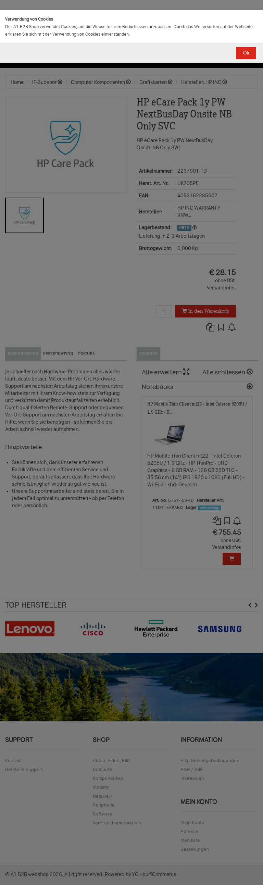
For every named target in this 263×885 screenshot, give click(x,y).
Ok (246, 53)
